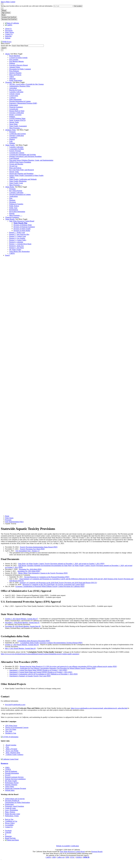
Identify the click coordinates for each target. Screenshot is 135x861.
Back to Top (9, 819)
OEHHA (79, 857)
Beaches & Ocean (15, 90)
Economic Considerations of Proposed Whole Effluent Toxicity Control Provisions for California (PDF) (50, 586)
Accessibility (9, 825)
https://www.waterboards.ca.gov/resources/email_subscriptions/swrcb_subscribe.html (99, 708)
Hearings (12, 200)
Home (7, 516)
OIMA (7, 767)
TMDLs (12, 177)
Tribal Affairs (9, 786)
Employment (9, 804)
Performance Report (11, 783)
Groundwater (13, 109)
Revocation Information (17, 211)
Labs (11, 141)
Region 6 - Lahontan (16, 242)
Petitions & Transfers (16, 204)
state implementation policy (14, 522)
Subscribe (8, 36)
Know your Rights (11, 751)
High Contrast (6, 13)
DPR (67, 857)
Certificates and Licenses (17, 134)
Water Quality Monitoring (17, 181)
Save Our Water (10, 729)
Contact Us (9, 34)
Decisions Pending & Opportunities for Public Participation (17, 801)
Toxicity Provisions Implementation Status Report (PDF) (38, 547)
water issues (9, 518)
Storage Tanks (14, 122)
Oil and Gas (13, 166)
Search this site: (6, 45)
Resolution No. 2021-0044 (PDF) (29, 571)
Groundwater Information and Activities (22, 154)
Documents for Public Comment (20, 69)
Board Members (14, 56)
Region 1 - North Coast (17, 232)
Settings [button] (7, 38)
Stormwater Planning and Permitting (21, 173)
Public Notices (14, 206)
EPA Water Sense (11, 725)
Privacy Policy (10, 823)
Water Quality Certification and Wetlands (23, 179)
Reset (3, 15)
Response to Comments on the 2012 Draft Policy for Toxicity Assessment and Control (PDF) (54, 584)
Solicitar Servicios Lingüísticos (15, 779)
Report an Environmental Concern (16, 727)
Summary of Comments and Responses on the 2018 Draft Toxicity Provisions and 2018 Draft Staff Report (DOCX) (58, 583)
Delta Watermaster (15, 99)
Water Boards (10, 219)
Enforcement (13, 105)
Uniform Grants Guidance (14, 754)
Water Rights (10, 187)
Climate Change (14, 94)
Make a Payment (11, 749)
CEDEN (8, 769)
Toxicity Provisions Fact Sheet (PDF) (32, 549)
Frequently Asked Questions (14, 806)
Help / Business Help (12, 753)
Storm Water (13, 124)
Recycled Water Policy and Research (21, 170)
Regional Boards (97, 851)
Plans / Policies (10, 812)
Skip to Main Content (8, 2)
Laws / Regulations (11, 810)
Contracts (12, 97)
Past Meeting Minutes (16, 61)
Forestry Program (15, 151)
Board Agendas (10, 745)
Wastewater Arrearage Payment (15, 788)
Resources (4, 763)
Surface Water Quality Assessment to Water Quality (26, 175)
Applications (13, 196)
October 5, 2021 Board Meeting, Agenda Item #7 (21, 619)
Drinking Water (10, 130)
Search (7, 255)
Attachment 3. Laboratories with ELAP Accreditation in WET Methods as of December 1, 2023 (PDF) (43, 674)
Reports (11, 213)
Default (4, 10)
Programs (8, 82)
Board (7, 54)
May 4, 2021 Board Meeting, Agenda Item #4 (20, 648)
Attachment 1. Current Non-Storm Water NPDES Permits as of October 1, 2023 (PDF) (38, 670)
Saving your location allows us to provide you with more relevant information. (27, 6)
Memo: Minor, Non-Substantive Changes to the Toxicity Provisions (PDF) (43, 573)
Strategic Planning (15, 73)
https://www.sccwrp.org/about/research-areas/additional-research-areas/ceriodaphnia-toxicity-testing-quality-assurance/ (40, 654)
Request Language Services (14, 777)
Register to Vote (10, 733)
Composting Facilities (16, 149)
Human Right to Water (16, 111)
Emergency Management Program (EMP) (23, 103)
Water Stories (9, 32)
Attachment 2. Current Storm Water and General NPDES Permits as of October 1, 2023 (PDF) (40, 672)
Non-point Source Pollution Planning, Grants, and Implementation (31, 160)
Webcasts (12, 78)
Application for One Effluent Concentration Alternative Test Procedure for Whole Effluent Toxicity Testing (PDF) (58, 668)
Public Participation (15, 80)
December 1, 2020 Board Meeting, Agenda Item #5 (22, 622)
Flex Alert (8, 731)
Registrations (13, 210)
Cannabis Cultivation (16, 92)
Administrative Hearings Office (19, 86)
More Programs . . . (15, 128)
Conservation (13, 96)
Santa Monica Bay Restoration (19, 251)
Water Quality (10, 145)
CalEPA (12, 253)
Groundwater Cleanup (16, 153)
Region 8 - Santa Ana (16, 246)
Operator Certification (16, 113)
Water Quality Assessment (18, 126)
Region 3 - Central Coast (17, 236)
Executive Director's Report (18, 65)
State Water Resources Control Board (21, 221)
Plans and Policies (15, 75)
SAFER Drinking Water (17, 118)
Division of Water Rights (22, 230)
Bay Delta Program (15, 191)
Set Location (78, 6)
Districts (12, 139)
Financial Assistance (16, 107)
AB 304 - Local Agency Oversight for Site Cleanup (26, 84)
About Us (8, 28)
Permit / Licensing (15, 115)
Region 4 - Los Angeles (17, 238)
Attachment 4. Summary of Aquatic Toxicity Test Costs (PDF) (30, 676)
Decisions (12, 202)
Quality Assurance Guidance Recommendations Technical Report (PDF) (51, 643)
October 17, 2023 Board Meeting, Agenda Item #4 (22, 644)
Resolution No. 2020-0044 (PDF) (30, 569)
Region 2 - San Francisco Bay (19, 234)
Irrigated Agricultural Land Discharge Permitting (25, 156)
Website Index (10, 790)
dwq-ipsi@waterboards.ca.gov (15, 704)
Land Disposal (14, 158)
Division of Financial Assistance (24, 227)
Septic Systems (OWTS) (17, 120)
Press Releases (14, 71)
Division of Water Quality (22, 229)
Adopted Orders (14, 67)
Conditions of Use (11, 821)
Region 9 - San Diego (16, 248)
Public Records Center (12, 814)
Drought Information (12, 773)
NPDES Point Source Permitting (20, 162)
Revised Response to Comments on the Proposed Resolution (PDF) (46, 577)
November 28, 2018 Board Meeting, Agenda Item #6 (22, 626)
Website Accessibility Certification (67, 846)
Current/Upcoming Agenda (18, 57)
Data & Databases (11, 771)
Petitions (12, 63)
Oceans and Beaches (16, 164)
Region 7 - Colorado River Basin (20, 244)
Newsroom (8, 30)
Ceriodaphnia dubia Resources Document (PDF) (33, 641)
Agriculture (13, 88)
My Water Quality (15, 249)
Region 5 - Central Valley (17, 240)
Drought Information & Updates (20, 101)
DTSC (72, 857)
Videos (11, 77)
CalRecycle (61, 857)
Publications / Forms (12, 816)
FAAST (7, 775)
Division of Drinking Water (23, 225)
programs (8, 520)
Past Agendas (13, 59)
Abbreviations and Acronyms (15, 799)
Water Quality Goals (16, 183)
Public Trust (13, 208)
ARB (54, 857)
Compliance (13, 137)
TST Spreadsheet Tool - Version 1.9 (27, 551)
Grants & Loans (10, 808)
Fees (10, 198)
